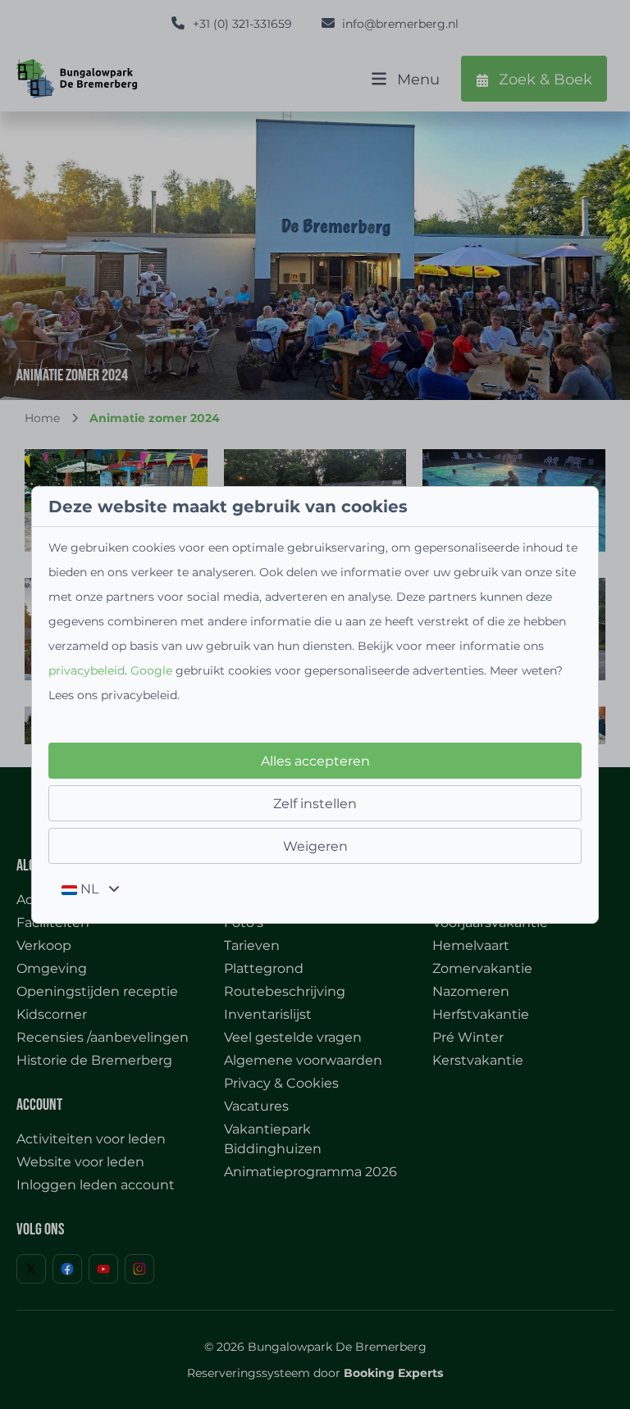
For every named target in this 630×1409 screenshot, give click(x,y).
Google (151, 670)
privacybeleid (86, 670)
